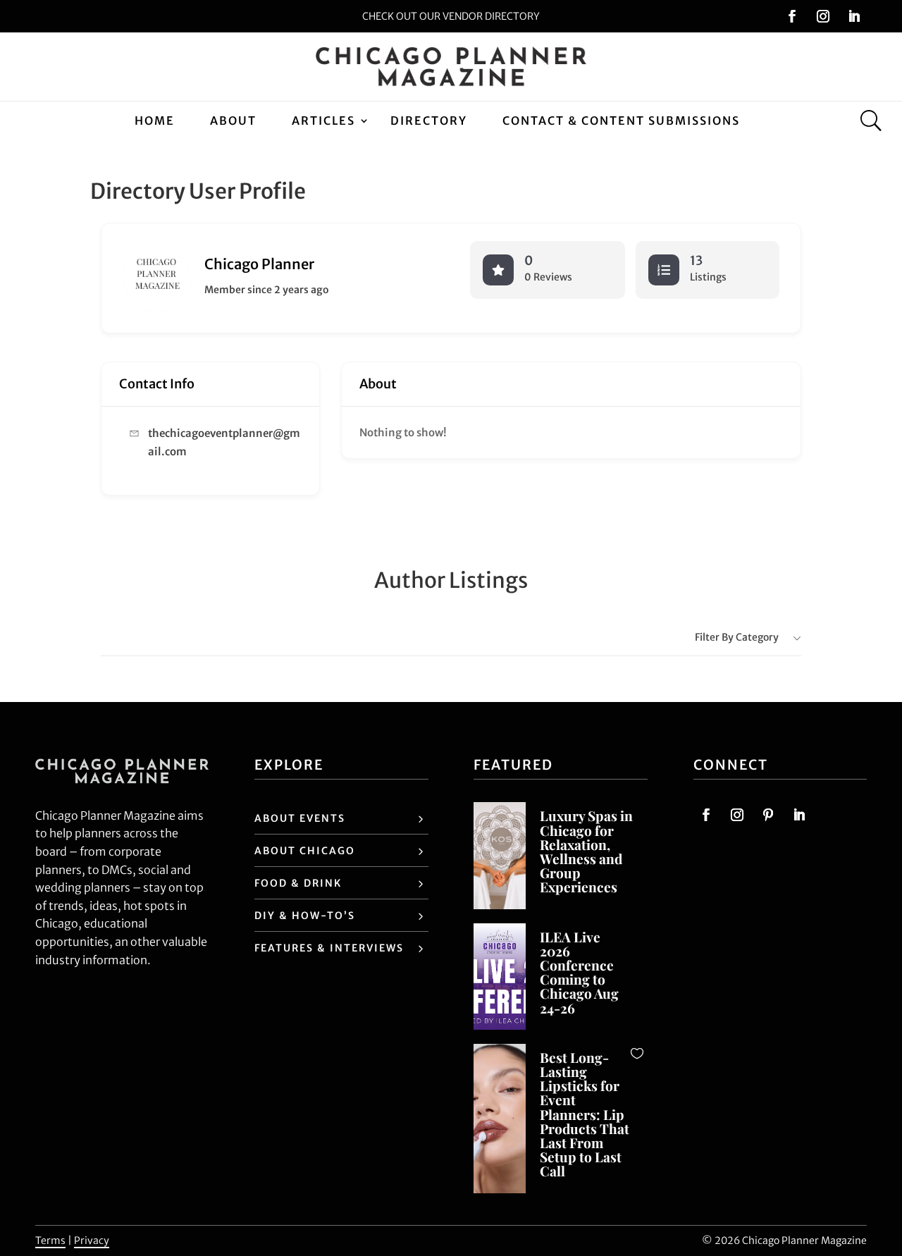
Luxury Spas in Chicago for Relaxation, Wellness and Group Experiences (586, 851)
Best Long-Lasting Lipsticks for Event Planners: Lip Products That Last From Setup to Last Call (584, 1114)
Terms (50, 1240)
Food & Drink (298, 883)
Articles (323, 120)
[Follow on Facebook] (792, 16)
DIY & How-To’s (304, 915)
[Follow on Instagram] (823, 16)
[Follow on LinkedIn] (854, 16)
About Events (299, 818)
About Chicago (304, 850)
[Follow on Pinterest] (768, 814)
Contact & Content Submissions (621, 120)
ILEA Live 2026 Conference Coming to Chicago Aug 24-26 (579, 972)
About (233, 120)
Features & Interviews (329, 948)
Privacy (91, 1240)
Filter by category (737, 637)
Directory (428, 120)
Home (155, 120)
